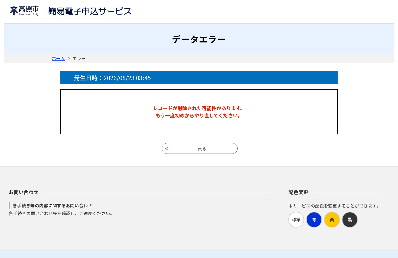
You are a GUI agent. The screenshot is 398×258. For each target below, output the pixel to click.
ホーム (58, 58)
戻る (202, 148)
